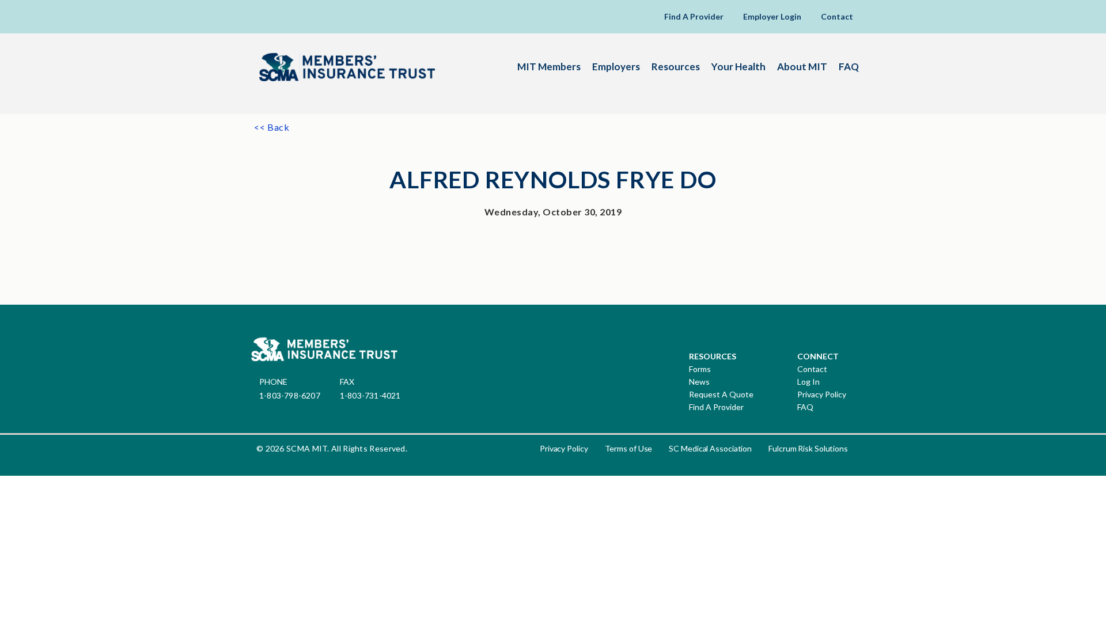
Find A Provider (694, 16)
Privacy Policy (821, 394)
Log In (808, 381)
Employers (616, 66)
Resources (676, 66)
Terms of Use (629, 448)
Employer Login (772, 16)
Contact (837, 16)
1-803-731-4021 (370, 395)
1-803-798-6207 (289, 395)
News (699, 381)
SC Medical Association (710, 448)
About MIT (802, 66)
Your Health (738, 66)
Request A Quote (721, 394)
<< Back (272, 127)
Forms (700, 369)
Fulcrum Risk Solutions (808, 448)
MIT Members (549, 66)
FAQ (849, 66)
